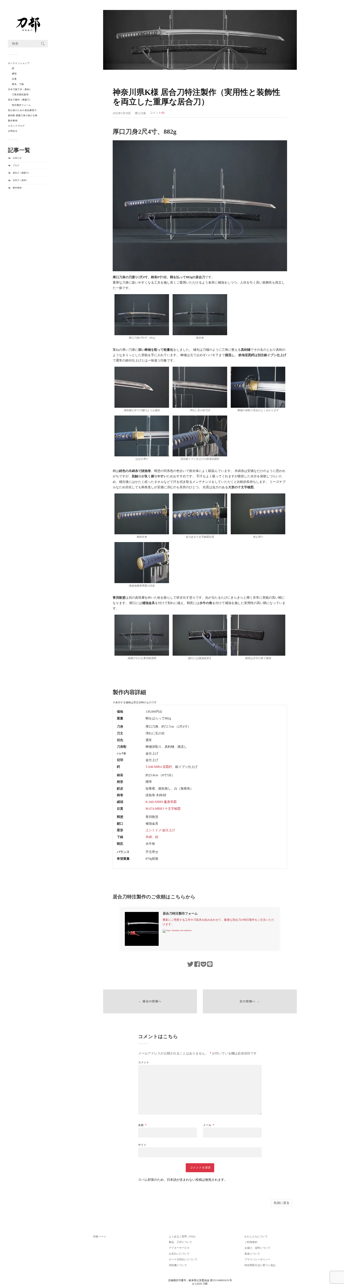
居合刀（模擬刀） (21, 173)
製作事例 (13, 120)
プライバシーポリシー (257, 1259)
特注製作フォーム (21, 105)
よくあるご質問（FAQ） (183, 1236)
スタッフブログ (16, 126)
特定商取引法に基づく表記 (260, 1265)
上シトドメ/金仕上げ (160, 830)
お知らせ (17, 158)
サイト (142, 1144)
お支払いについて (179, 1253)
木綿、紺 (152, 837)
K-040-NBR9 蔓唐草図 (161, 802)
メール (208, 1125)
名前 (142, 1125)
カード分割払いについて (183, 1259)
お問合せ (13, 131)
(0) (162, 112)
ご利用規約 (250, 1242)
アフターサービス (179, 1248)
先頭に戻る (281, 1202)
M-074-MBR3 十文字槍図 (163, 808)
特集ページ (99, 1236)
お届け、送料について (257, 1248)
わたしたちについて (256, 1236)
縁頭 (14, 73)
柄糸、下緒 (18, 84)
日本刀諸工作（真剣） (20, 89)
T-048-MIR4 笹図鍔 (159, 766)
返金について (252, 1253)
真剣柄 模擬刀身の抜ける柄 (22, 115)
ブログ (16, 165)
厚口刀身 (140, 113)
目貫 (14, 79)
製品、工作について (180, 1242)
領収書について (178, 1265)
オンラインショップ (18, 63)
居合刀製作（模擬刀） (20, 99)
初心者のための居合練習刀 (22, 110)
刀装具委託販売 (20, 94)
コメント (143, 1062)
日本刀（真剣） (20, 180)
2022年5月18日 (122, 113)
